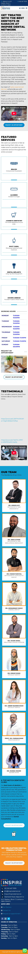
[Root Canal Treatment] (14, 240)
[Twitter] (8, 918)
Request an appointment (12, 914)
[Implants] (14, 266)
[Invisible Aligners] (14, 163)
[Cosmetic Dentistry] (14, 214)
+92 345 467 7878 (10, 888)
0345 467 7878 (22, 1)
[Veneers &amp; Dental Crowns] (14, 292)
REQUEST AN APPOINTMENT (14, 125)
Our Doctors (7, 907)
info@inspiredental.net (12, 891)
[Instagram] (5, 918)
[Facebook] (2, 918)
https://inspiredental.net (12, 894)
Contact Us (6, 910)
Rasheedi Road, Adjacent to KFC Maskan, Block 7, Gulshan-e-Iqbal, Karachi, (12, 899)
